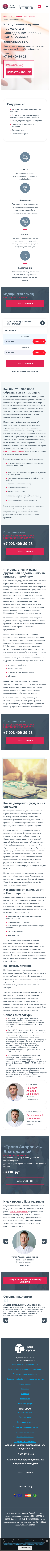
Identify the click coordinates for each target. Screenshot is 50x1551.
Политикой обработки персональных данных (34, 1542)
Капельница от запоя (25, 1422)
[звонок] (47, 6)
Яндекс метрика (25, 1384)
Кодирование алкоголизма (25, 1442)
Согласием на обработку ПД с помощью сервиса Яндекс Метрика (28, 1544)
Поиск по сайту (25, 1486)
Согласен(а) (25, 1548)
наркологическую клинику (13, 451)
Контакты (25, 1394)
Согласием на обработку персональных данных (13, 1543)
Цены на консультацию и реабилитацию (19, 323)
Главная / (8, 16)
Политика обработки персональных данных (25, 1369)
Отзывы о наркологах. (19, 1212)
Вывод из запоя (25, 1417)
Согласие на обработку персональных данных (25, 1379)
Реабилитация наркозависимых (25, 1427)
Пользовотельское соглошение (25, 1374)
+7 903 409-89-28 (26, 8)
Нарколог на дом (25, 1412)
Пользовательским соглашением (31, 1543)
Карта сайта (25, 1399)
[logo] (25, 1348)
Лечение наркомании (25, 1437)
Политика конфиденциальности (25, 1364)
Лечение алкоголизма (25, 1432)
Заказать (39, 341)
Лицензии (25, 1389)
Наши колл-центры (25, 1404)
